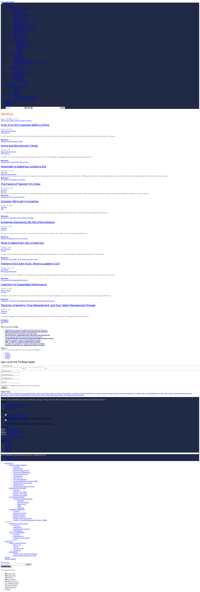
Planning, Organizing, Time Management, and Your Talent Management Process (48, 305)
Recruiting (12, 395)
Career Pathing (45, 393)
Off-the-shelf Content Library (22, 483)
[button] (7, 104)
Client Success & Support (21, 538)
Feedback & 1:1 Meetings (134, 393)
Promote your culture (20, 495)
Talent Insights (58, 395)
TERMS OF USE (10, 460)
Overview (16, 467)
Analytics (12, 393)
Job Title (6, 378)
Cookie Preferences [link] (7, 439)
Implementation (18, 536)
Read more (4, 139)
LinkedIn (3, 382)
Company (7, 375)
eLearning (98, 393)
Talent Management (69, 395)
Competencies (76, 393)
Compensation (67, 393)
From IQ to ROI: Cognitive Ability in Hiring (25, 124)
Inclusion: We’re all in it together (20, 201)
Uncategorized (79, 395)
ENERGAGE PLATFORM (17, 488)
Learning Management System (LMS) (156, 393)
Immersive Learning (19, 513)
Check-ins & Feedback (20, 474)
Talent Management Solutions (14, 406)
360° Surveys (5, 133)
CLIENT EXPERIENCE (17, 532)
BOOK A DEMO (10, 559)
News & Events (18, 548)
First (23, 368)
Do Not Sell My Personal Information (13, 438)
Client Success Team (13, 432)
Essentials (21, 500)
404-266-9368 (10, 429)
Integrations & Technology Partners (24, 555)
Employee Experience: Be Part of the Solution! (28, 222)
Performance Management (21, 472)
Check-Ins (53, 393)
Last (45, 368)
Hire (143, 393)
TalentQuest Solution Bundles (14, 405)
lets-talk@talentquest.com (13, 431)
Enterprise (21, 508)
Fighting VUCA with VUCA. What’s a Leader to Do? (30, 263)
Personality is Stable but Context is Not (23, 166)
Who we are (17, 545)
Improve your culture (20, 493)
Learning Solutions (173, 393)
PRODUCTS (9, 463)
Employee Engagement (119, 393)
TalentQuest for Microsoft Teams (24, 486)
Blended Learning (19, 515)
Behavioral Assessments (8, 174)
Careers (15, 547)
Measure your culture (20, 492)
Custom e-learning (19, 516)
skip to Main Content (7, 2)
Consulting (83, 393)
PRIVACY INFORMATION (14, 458)
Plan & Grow (22, 504)
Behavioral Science (35, 393)
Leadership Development (21, 529)
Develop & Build (23, 502)
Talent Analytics (36, 395)
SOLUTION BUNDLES (17, 497)
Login (15, 539)
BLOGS (7, 557)
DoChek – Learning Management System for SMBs (30, 520)
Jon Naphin (4, 270)
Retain (17, 395)
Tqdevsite (4, 172)
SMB (19, 506)
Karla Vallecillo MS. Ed (8, 131)
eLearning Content (106, 393)
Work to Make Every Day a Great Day (22, 242)
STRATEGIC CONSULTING (18, 523)
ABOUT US (9, 541)
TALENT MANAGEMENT (18, 465)
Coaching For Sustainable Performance (24, 284)
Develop (3, 192)
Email (6, 371)
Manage (182, 393)
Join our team (11, 434)
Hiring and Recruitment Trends (19, 145)
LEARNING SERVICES (17, 509)
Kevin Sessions (6, 249)
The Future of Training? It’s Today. (21, 183)
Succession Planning (25, 395)
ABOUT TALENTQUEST (17, 543)
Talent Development (48, 395)
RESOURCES (13, 552)
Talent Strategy (18, 531)
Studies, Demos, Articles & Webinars (25, 554)
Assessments (17, 527)
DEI (2, 209)
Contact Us (17, 550)
